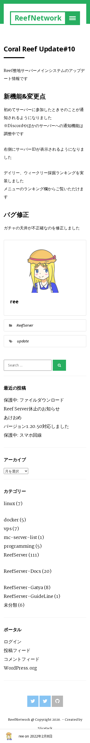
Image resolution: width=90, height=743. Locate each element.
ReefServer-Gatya (23, 588)
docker (11, 520)
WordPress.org (20, 668)
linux (9, 504)
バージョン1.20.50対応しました (36, 426)
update (23, 340)
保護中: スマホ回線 (23, 435)
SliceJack (45, 728)
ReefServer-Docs (22, 571)
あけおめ (13, 418)
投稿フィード (17, 651)
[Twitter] (32, 701)
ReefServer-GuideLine (28, 596)
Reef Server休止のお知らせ (32, 409)
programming (19, 546)
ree (21, 736)
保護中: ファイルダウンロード (34, 400)
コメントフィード (21, 659)
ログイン (13, 642)
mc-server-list (20, 537)
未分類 (10, 605)
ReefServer (24, 325)
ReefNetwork (38, 18)
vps (8, 529)
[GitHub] (57, 701)
